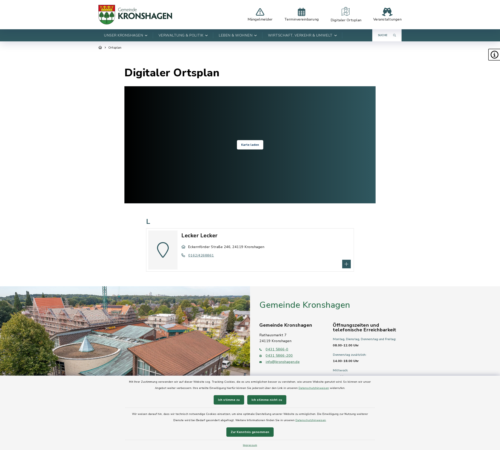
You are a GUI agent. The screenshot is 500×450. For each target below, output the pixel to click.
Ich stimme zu (229, 400)
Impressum (250, 445)
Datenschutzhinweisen (314, 388)
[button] (494, 54)
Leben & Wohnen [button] (236, 35)
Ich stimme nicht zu (267, 400)
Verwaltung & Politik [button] (181, 35)
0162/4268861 (201, 255)
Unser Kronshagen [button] (123, 35)
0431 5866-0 (277, 349)
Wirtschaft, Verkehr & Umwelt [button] (300, 35)
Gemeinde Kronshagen (304, 305)
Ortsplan (114, 47)
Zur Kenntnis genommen (250, 432)
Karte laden (250, 145)
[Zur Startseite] (100, 47)
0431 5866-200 (279, 355)
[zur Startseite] (135, 14)
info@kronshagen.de (283, 361)
